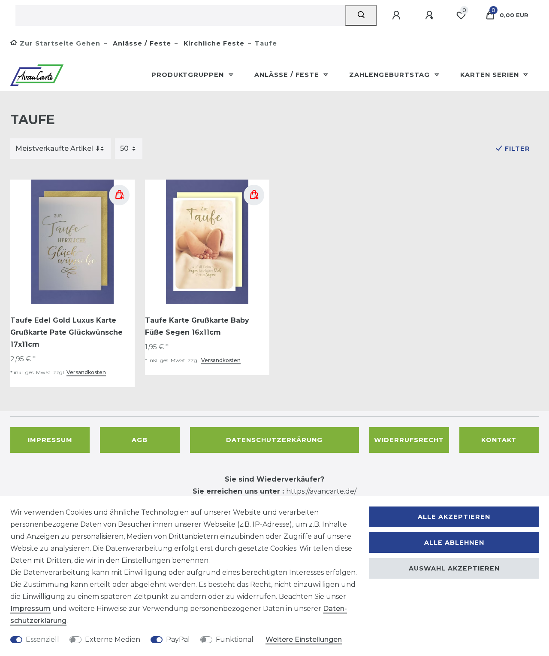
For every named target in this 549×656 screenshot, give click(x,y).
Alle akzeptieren (454, 517)
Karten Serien (490, 75)
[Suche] (361, 15)
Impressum (50, 440)
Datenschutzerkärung (274, 440)
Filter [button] (517, 149)
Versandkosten (86, 372)
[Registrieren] (430, 15)
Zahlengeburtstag (390, 75)
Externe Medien (112, 639)
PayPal (178, 639)
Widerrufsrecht (409, 440)
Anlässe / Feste (141, 43)
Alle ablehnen (454, 542)
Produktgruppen (188, 75)
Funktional (234, 639)
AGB (140, 440)
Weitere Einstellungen (303, 639)
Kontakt (498, 440)
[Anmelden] (397, 15)
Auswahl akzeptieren (454, 568)
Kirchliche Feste (212, 43)
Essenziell (42, 639)
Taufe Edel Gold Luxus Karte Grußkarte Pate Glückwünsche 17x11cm (66, 332)
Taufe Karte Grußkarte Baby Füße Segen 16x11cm (197, 326)
